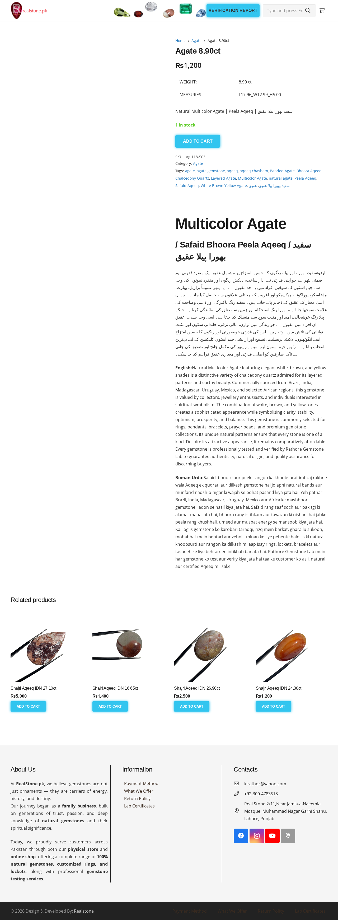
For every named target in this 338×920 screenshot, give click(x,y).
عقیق (253, 185)
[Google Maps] (288, 852)
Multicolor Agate (252, 178)
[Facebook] (241, 852)
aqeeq (232, 170)
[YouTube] (272, 852)
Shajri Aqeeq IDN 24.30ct (278, 704)
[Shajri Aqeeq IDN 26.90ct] (210, 662)
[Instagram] (257, 852)
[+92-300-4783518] (239, 810)
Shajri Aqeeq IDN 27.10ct (33, 704)
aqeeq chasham (254, 170)
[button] (154, 46)
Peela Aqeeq (305, 178)
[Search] (308, 10)
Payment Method (141, 800)
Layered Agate (223, 178)
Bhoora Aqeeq (309, 170)
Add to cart (198, 141)
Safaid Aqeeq (187, 185)
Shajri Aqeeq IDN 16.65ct (115, 704)
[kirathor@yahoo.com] (239, 800)
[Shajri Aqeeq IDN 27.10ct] (46, 662)
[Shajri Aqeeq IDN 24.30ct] (291, 662)
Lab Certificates (139, 822)
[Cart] (321, 10)
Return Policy (137, 815)
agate (190, 170)
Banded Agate (282, 170)
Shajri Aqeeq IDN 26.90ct (196, 704)
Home (180, 40)
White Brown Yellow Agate (224, 185)
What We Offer (138, 807)
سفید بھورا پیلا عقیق (274, 185)
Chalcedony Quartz (192, 178)
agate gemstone (211, 170)
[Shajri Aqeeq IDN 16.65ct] (128, 662)
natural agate (281, 178)
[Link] (29, 10)
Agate (196, 40)
